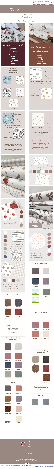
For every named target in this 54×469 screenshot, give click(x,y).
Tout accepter (50, 466)
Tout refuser (43, 466)
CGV (27, 452)
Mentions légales (27, 451)
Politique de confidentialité (27, 453)
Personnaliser (36, 466)
